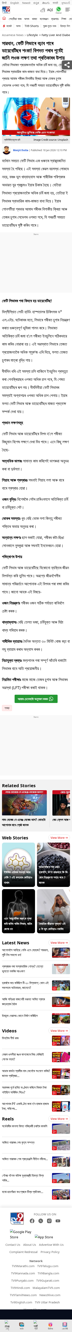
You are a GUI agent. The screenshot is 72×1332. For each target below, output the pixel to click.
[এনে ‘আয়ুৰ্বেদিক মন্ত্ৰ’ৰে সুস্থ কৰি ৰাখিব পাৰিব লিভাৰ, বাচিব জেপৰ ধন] (18, 892)
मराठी (55, 3)
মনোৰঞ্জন (44, 19)
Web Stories (15, 838)
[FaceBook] (32, 1221)
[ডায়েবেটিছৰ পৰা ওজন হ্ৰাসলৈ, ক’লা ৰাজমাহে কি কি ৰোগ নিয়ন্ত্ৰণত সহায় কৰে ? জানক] (53, 845)
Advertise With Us (51, 1245)
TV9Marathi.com (23, 1266)
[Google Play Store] (22, 1234)
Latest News (15, 943)
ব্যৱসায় (55, 19)
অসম (26, 19)
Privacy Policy (50, 1252)
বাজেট (9, 26)
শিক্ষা (63, 19)
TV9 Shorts (32, 26)
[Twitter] (40, 1221)
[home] (4, 18)
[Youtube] (58, 1221)
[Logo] (6, 9)
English (14, 3)
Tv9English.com (21, 1302)
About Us (29, 1245)
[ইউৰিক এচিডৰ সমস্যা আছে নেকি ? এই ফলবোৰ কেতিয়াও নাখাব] (18, 845)
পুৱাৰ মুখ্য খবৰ (49, 26)
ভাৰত (34, 19)
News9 (26, 3)
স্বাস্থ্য (7, 708)
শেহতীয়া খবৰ (15, 19)
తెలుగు (46, 3)
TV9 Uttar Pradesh (47, 1302)
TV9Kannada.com (23, 1273)
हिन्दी (4, 3)
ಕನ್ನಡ (36, 3)
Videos (9, 1031)
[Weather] (43, 9)
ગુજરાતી (65, 3)
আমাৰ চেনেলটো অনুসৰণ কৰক (33, 699)
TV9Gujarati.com (47, 1280)
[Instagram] (49, 1221)
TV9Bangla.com (48, 1273)
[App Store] (47, 1238)
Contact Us (12, 1245)
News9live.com (49, 1295)
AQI (50, 10)
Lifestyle (32, 35)
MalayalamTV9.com (46, 1288)
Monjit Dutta (21, 150)
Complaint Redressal (23, 1252)
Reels (8, 1119)
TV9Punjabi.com (22, 1280)
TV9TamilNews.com (23, 1295)
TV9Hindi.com (20, 1288)
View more (58, 838)
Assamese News (13, 35)
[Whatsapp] (58, 9)
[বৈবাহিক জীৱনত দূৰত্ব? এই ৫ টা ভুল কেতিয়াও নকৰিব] (53, 892)
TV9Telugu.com (47, 1266)
